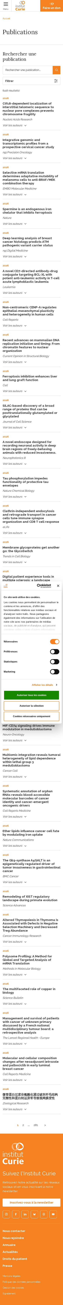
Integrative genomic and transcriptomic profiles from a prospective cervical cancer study (28, 143)
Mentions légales (11, 1276)
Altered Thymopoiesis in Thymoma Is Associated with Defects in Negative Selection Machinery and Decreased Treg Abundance (30, 925)
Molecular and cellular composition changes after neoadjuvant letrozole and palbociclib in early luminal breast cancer (31, 1063)
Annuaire (9, 1245)
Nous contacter (14, 1231)
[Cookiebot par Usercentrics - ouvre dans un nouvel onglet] (38, 586)
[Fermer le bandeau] (58, 586)
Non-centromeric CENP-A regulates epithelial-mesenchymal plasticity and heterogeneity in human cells (30, 310)
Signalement (9, 1293)
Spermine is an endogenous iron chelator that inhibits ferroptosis (27, 210)
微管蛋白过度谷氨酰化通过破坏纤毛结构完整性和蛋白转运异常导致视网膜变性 (30, 1096)
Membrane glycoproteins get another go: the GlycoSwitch (31, 549)
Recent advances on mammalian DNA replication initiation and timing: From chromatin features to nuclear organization (31, 345)
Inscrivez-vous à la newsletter (31, 1202)
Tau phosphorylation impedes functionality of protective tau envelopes (25, 481)
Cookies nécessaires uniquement (31, 716)
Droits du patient (15, 1258)
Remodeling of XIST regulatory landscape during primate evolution (30, 898)
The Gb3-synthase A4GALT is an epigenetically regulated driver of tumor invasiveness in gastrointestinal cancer (31, 865)
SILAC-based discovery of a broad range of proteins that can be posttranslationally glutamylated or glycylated (30, 411)
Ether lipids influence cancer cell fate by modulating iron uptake (31, 832)
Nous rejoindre (13, 1238)
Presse (7, 1265)
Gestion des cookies (13, 1287)
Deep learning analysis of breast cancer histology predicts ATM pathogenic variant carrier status (28, 241)
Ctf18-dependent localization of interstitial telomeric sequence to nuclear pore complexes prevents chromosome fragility (28, 109)
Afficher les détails (42, 684)
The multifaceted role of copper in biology (29, 990)
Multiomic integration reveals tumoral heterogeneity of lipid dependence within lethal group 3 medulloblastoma (31, 760)
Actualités (10, 1252)
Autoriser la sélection (32, 705)
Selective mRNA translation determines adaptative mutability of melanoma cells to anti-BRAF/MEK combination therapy (30, 178)
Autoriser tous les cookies (31, 695)
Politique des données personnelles (21, 1282)
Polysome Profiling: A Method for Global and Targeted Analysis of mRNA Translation (27, 959)
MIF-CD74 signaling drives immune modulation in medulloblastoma (29, 727)
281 (36, 1125)
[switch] (54, 651)
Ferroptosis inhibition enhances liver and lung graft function (30, 378)
